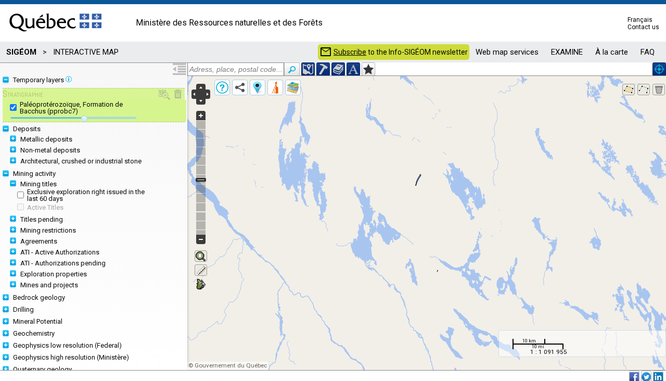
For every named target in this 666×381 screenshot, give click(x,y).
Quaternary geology (42, 369)
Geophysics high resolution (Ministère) (71, 357)
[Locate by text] (353, 69)
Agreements (38, 241)
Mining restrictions (48, 230)
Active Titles (45, 207)
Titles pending (41, 219)
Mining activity (34, 173)
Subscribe (350, 52)
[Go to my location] (659, 69)
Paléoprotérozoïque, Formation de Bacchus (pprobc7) (71, 108)
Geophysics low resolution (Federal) (67, 345)
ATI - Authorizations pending (63, 263)
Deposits (27, 128)
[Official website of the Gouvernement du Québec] (55, 35)
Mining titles (38, 184)
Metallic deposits (46, 139)
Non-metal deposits (50, 150)
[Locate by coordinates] (308, 69)
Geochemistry (34, 333)
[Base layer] (293, 87)
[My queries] (275, 87)
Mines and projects (49, 285)
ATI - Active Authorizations (59, 252)
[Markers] (257, 87)
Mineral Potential (37, 321)
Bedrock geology (39, 297)
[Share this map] (240, 87)
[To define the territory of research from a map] (368, 69)
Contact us (643, 27)
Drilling (23, 309)
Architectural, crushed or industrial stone (81, 161)
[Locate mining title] (323, 69)
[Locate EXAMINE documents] (338, 69)
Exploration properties (53, 274)
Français (639, 19)
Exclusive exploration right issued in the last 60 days (86, 195)
